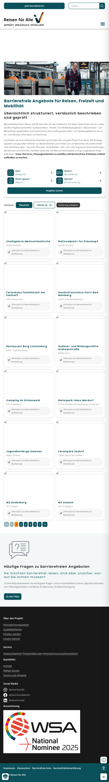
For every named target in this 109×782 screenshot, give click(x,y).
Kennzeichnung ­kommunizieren (60, 653)
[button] (102, 23)
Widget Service (11, 670)
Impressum (9, 768)
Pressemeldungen (32, 653)
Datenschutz (23, 768)
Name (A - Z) (44, 205)
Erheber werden (12, 634)
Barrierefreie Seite (41, 768)
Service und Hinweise (14, 675)
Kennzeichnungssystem (16, 624)
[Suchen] (102, 6)
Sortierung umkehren (68, 205)
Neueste (24, 205)
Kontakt (7, 665)
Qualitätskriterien (12, 629)
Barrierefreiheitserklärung (67, 768)
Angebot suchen (54, 190)
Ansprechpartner (12, 653)
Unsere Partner (11, 638)
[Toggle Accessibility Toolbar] (103, 768)
